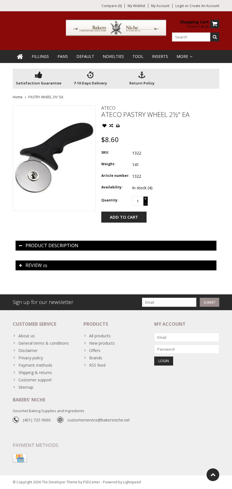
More (182, 56)
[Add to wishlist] (104, 126)
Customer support (35, 379)
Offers (94, 350)
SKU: (105, 152)
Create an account (204, 5)
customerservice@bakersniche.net (98, 420)
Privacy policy (30, 357)
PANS (62, 56)
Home (18, 97)
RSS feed (97, 365)
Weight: (108, 164)
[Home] (20, 56)
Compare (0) (112, 5)
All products (100, 335)
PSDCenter (91, 482)
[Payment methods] (20, 458)
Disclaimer (28, 350)
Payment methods (35, 365)
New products (102, 343)
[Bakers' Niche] (116, 27)
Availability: (112, 187)
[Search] (214, 37)
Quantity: (110, 200)
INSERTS (160, 56)
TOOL (137, 56)
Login (180, 5)
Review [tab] (36, 265)
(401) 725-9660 (37, 420)
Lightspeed (132, 482)
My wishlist (136, 5)
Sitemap (25, 387)
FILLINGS (40, 56)
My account (160, 5)
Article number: (115, 175)
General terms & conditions (43, 343)
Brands (95, 357)
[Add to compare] (111, 126)
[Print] (118, 126)
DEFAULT (85, 56)
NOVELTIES (113, 56)
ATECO (108, 108)
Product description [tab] (51, 245)
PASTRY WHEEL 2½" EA (45, 97)
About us (26, 335)
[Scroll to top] (213, 474)
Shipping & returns (35, 372)
